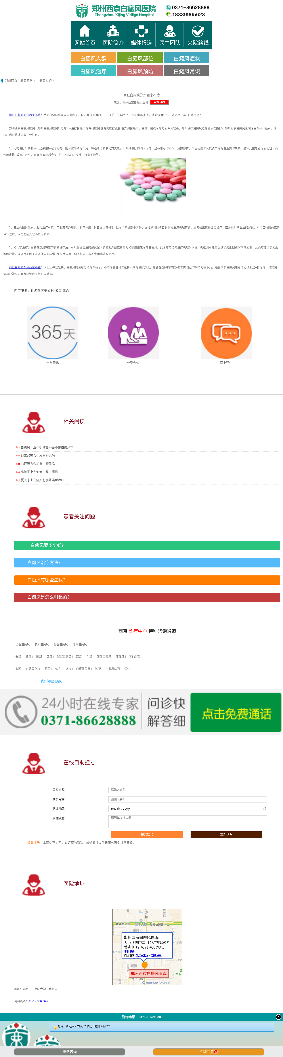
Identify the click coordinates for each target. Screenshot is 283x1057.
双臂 (79, 656)
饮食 (68, 668)
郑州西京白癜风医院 (19, 81)
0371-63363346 (38, 1001)
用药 (48, 668)
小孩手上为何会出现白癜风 (39, 472)
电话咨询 (70, 1052)
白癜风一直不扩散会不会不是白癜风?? (47, 447)
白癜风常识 (187, 71)
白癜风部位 (140, 59)
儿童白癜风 (80, 644)
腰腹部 (120, 656)
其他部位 (135, 656)
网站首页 (35, 4)
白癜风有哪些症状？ (47, 580)
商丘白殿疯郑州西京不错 (25, 115)
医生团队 (177, 4)
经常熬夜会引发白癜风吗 (38, 455)
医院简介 (106, 4)
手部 (89, 656)
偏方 (58, 668)
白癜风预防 (140, 71)
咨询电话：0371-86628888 (141, 1017)
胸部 (39, 656)
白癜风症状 (187, 59)
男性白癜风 (22, 644)
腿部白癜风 (64, 656)
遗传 (127, 668)
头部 (18, 656)
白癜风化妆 (33, 668)
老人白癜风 (41, 644)
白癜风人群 (93, 59)
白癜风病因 (112, 668)
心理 (18, 668)
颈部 (49, 656)
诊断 (98, 668)
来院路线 (248, 4)
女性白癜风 (61, 644)
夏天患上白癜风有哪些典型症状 (42, 480)
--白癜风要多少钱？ (46, 545)
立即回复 (208, 1052)
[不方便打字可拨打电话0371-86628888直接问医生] (141, 1040)
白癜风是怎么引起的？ (49, 597)
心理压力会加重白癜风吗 (38, 463)
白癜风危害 (83, 668)
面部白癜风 (104, 656)
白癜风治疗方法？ (45, 562)
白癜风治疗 (93, 71)
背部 (29, 656)
